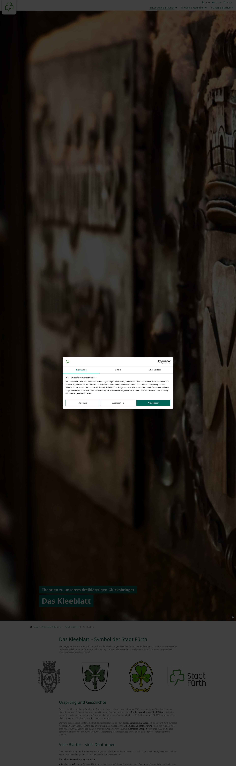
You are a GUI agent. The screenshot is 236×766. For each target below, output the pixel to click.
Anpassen (116, 403)
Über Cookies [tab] (155, 370)
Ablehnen (83, 403)
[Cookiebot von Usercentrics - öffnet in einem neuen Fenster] (160, 362)
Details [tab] (118, 370)
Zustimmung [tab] (81, 370)
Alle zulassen (153, 403)
